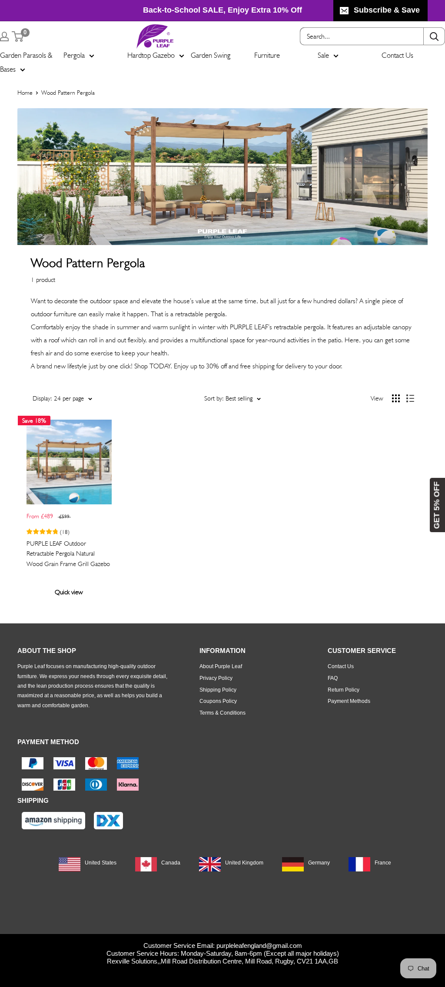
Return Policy (343, 690)
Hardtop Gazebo (151, 55)
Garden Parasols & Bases (26, 62)
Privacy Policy (215, 678)
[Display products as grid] (396, 398)
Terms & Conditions (222, 713)
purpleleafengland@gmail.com (259, 945)
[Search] (434, 36)
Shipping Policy (217, 690)
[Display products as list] (410, 398)
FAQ (333, 678)
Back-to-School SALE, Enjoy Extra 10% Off (222, 10)
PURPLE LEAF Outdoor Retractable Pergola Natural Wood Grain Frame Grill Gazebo (68, 554)
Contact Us (397, 55)
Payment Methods (349, 701)
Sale (323, 55)
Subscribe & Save (387, 10)
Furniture (267, 55)
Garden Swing (210, 55)
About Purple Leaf (220, 666)
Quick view (69, 592)
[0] (18, 36)
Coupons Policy (218, 701)
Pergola (74, 55)
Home (25, 92)
